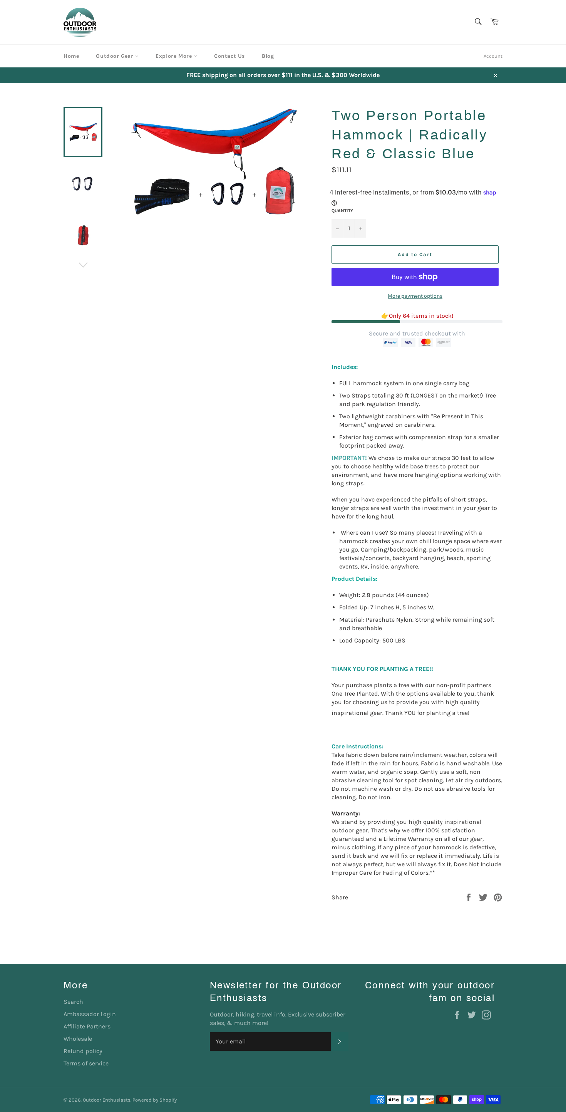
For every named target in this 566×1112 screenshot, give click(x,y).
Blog (268, 56)
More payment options (415, 296)
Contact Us (229, 56)
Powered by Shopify (154, 1100)
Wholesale (78, 1038)
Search (73, 1001)
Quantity (342, 210)
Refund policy (83, 1051)
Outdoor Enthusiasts (107, 1100)
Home (71, 56)
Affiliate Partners (87, 1026)
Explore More (175, 56)
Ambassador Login (90, 1014)
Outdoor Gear (115, 56)
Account (493, 56)
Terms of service (86, 1063)
